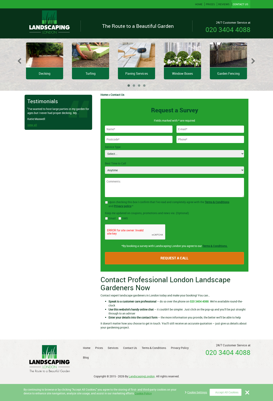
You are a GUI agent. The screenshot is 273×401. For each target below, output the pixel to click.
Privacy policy (123, 206)
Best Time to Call (115, 163)
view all (32, 125)
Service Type (113, 147)
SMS (125, 218)
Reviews (223, 4)
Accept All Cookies (226, 392)
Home (198, 4)
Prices (210, 4)
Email (112, 218)
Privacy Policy (180, 348)
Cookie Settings (197, 392)
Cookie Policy (143, 393)
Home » (106, 95)
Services (113, 348)
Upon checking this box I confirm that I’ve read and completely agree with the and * (169, 204)
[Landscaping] (50, 23)
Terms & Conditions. (215, 246)
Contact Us (240, 4)
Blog (86, 357)
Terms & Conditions (217, 202)
